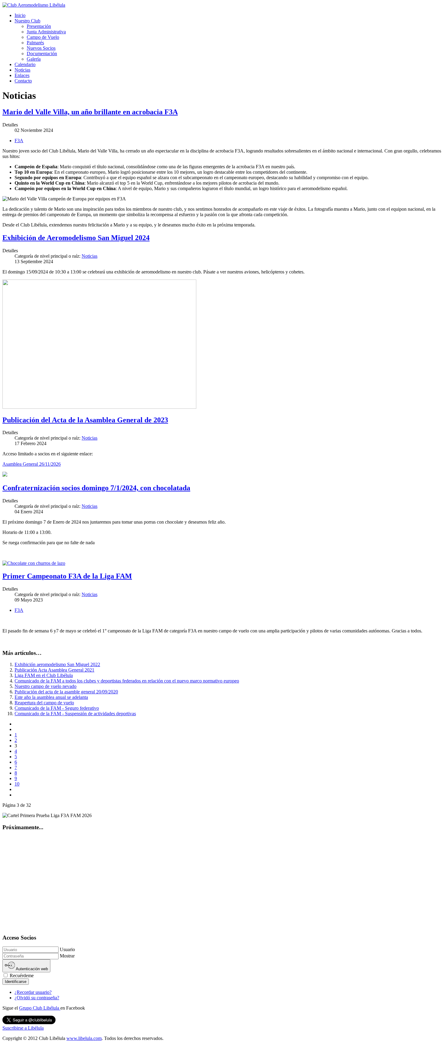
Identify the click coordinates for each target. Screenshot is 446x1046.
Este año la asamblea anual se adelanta (51, 697)
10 (17, 783)
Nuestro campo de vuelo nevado (45, 686)
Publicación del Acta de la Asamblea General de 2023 (85, 420)
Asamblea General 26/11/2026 (31, 464)
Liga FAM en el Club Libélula (44, 675)
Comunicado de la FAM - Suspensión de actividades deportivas (75, 713)
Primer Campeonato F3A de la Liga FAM (67, 576)
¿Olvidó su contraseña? (37, 997)
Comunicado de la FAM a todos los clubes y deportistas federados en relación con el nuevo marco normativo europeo (127, 680)
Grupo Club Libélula (39, 1008)
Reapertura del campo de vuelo (44, 702)
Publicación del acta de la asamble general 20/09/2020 (66, 691)
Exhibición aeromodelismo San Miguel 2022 (57, 664)
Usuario (67, 949)
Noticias (89, 256)
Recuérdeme (21, 975)
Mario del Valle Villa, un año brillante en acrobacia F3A (90, 112)
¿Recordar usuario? (33, 992)
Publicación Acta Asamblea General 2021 (54, 669)
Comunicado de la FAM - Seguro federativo (57, 708)
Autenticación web (31, 969)
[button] (27, 20)
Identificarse (15, 981)
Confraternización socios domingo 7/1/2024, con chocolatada (96, 488)
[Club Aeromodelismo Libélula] (33, 5)
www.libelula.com (84, 1038)
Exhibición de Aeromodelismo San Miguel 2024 (76, 238)
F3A (19, 140)
